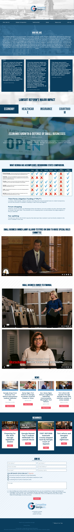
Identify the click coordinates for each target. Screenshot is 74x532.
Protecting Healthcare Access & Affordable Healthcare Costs (26, 477)
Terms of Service (43, 529)
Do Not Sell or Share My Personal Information (27, 528)
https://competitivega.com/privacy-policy (21, 495)
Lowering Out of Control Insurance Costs (20, 479)
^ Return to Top (58, 523)
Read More (11, 406)
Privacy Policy (27, 525)
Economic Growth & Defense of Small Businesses (23, 475)
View (10, 445)
